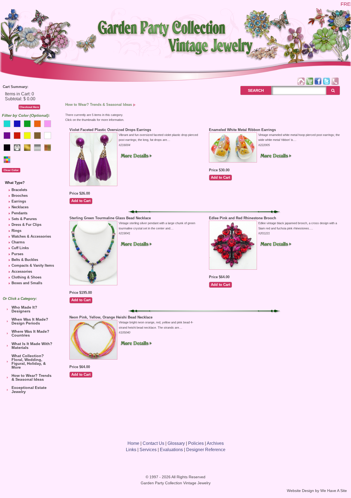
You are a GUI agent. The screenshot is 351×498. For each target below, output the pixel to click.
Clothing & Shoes (26, 277)
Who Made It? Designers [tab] (24, 309)
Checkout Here (29, 107)
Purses (17, 254)
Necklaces (20, 207)
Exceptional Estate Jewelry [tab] (29, 389)
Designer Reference (205, 449)
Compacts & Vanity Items (33, 265)
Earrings (19, 201)
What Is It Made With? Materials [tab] (32, 346)
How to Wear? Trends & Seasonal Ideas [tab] (32, 377)
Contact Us (153, 443)
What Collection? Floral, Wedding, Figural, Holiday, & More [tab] (29, 361)
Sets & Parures (24, 219)
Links (131, 449)
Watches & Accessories (31, 236)
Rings (16, 231)
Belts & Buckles (25, 260)
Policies (196, 443)
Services (148, 449)
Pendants (19, 213)
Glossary (176, 443)
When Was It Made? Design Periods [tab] (30, 321)
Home (133, 443)
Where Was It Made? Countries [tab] (30, 333)
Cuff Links (20, 248)
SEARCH (250, 90)
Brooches (20, 195)
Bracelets (19, 190)
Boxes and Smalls (27, 283)
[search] (333, 90)
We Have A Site (333, 491)
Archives (215, 443)
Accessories (22, 271)
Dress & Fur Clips (26, 225)
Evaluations (171, 449)
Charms (18, 242)
